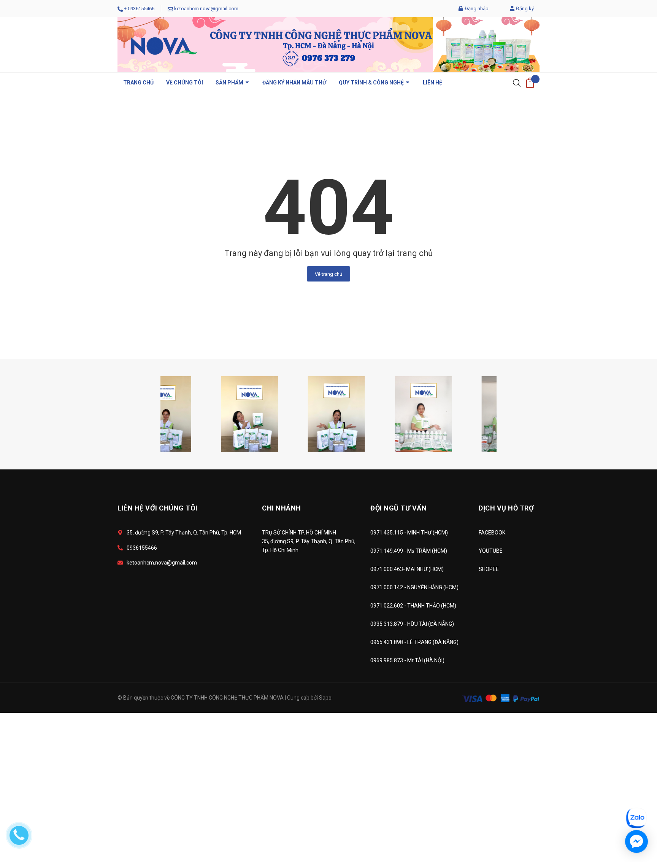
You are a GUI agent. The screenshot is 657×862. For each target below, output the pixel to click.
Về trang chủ (328, 274)
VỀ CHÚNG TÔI (184, 83)
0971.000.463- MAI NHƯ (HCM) (407, 569)
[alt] (362, 413)
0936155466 (141, 8)
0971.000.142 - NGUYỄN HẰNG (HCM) (414, 587)
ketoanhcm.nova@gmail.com (206, 8)
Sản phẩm (230, 83)
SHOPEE (489, 569)
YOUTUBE (491, 551)
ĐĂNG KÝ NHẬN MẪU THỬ (294, 83)
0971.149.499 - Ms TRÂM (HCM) (408, 551)
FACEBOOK (492, 533)
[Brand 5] (188, 413)
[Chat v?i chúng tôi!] (636, 841)
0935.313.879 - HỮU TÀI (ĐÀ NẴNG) (412, 624)
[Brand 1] (449, 413)
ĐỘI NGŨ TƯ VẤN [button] (398, 508)
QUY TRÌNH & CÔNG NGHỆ (372, 83)
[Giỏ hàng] (530, 83)
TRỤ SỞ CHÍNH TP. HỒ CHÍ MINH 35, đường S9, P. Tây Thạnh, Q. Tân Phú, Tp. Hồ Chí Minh (308, 541)
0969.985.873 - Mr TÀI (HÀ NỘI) (407, 660)
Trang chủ (138, 83)
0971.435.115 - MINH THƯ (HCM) (409, 533)
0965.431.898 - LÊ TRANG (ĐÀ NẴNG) (414, 642)
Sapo (325, 698)
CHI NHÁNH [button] (281, 508)
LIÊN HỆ (432, 83)
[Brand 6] (276, 413)
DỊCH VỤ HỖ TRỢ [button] (506, 508)
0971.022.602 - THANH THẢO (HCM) (413, 606)
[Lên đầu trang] (632, 784)
